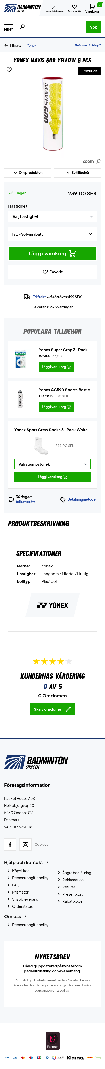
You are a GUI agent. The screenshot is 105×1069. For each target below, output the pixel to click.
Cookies (41, 845)
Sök (93, 27)
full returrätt (25, 502)
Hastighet (17, 206)
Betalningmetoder (82, 499)
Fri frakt (39, 296)
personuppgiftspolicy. (52, 990)
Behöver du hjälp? (88, 45)
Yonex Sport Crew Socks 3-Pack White (51, 429)
